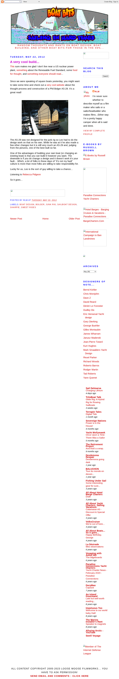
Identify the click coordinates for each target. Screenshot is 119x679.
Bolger (40, 204)
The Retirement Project (94, 445)
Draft (88, 496)
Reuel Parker (90, 357)
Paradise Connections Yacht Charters (94, 197)
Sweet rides (28, 207)
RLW (97, 92)
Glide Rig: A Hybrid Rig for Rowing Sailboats (95, 402)
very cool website (55, 85)
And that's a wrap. (95, 448)
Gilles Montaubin (92, 329)
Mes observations (95, 546)
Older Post (74, 218)
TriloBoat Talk (93, 397)
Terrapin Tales (93, 412)
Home (45, 218)
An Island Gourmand (92, 595)
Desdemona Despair (92, 456)
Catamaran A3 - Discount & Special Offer (95, 512)
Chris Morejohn (91, 294)
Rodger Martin (90, 369)
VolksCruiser (93, 521)
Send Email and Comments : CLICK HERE (59, 676)
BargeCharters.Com (93, 221)
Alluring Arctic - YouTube (94, 631)
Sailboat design (67, 204)
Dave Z (87, 298)
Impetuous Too (94, 608)
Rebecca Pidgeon (32, 174)
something (22, 70)
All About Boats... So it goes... (95, 531)
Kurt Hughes (89, 346)
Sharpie (15, 207)
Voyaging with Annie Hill (93, 554)
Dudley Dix (88, 310)
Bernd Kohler (90, 289)
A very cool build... (24, 62)
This (12, 66)
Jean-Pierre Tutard (93, 342)
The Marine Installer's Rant (94, 621)
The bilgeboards (94, 557)
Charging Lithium (94, 390)
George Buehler (91, 325)
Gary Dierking (90, 321)
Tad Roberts (89, 373)
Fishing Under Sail (96, 480)
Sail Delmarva (93, 388)
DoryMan (91, 585)
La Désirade (92, 544)
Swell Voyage (93, 635)
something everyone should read (44, 74)
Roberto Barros (91, 365)
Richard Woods (91, 361)
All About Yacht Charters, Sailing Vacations (95, 505)
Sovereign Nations (96, 420)
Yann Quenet (90, 377)
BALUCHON (92, 469)
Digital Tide (91, 414)
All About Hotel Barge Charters (94, 493)
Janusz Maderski (92, 337)
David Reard (89, 302)
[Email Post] (57, 200)
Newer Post (16, 218)
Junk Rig (51, 204)
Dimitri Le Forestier (93, 306)
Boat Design (27, 204)
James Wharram (92, 333)
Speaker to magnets (96, 624)
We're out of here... (95, 524)
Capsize (90, 587)
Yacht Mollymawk (95, 432)
